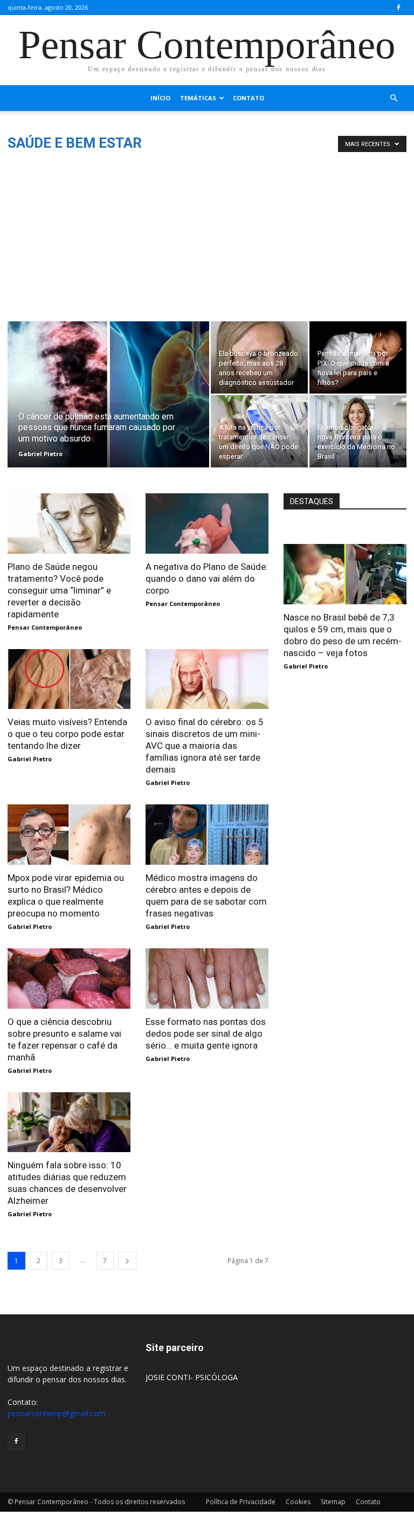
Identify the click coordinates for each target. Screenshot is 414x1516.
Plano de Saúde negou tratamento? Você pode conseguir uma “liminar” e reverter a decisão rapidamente (59, 590)
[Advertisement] (207, 240)
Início (160, 98)
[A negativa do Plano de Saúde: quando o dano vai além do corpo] (207, 523)
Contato (248, 98)
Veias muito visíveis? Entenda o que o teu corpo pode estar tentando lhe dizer (67, 733)
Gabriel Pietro (40, 454)
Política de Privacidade (240, 1501)
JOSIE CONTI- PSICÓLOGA (192, 1377)
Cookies (298, 1501)
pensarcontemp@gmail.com (57, 1413)
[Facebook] (398, 7)
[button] (393, 98)
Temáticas (198, 98)
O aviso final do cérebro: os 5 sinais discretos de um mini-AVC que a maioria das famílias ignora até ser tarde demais (205, 745)
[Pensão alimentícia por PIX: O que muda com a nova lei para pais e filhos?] (357, 357)
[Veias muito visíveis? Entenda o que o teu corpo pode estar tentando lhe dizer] (69, 679)
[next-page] (127, 1261)
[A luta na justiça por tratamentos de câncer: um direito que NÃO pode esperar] (259, 431)
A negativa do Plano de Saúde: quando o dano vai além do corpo (207, 578)
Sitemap (333, 1501)
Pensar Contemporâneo (45, 627)
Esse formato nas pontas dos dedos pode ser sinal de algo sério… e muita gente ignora (206, 1033)
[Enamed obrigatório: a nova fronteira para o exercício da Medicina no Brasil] (357, 431)
